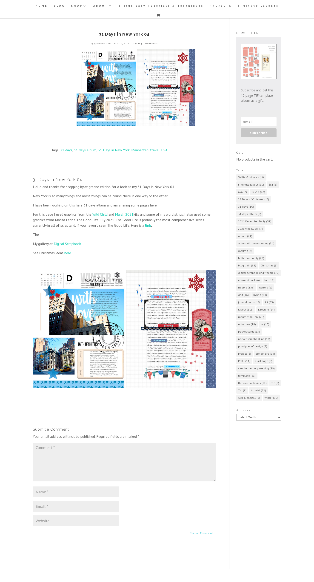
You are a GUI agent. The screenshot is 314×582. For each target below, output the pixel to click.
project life (265, 353)
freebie (246, 287)
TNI (242, 390)
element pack (249, 280)
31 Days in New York (114, 150)
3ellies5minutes (251, 177)
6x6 (242, 192)
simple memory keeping (256, 368)
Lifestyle (266, 309)
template (247, 375)
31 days (66, 150)
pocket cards (249, 331)
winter (271, 397)
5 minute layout (251, 184)
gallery (265, 287)
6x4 (272, 184)
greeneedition (102, 43)
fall (269, 280)
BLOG (59, 5)
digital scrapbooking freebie (258, 272)
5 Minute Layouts (258, 5)
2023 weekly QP (250, 228)
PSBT (244, 361)
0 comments (150, 43)
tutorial (258, 390)
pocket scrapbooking (254, 339)
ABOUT (100, 5)
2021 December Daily (254, 221)
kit (269, 302)
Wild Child (100, 214)
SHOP (77, 5)
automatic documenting (256, 243)
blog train (247, 265)
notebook (247, 324)
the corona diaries (252, 383)
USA (164, 150)
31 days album (85, 150)
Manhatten (139, 150)
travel (155, 150)
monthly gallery (251, 317)
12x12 (258, 192)
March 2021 (124, 214)
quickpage (263, 361)
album (245, 236)
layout (246, 309)
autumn (245, 250)
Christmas (269, 265)
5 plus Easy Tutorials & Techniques (161, 5)
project (244, 353)
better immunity (251, 258)
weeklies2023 (249, 397)
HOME (41, 5)
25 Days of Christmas (253, 199)
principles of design (252, 346)
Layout (136, 43)
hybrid (260, 295)
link (148, 225)
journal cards (249, 302)
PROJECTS (221, 5)
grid (243, 295)
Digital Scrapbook (67, 243)
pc (264, 324)
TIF (275, 383)
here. (68, 253)
